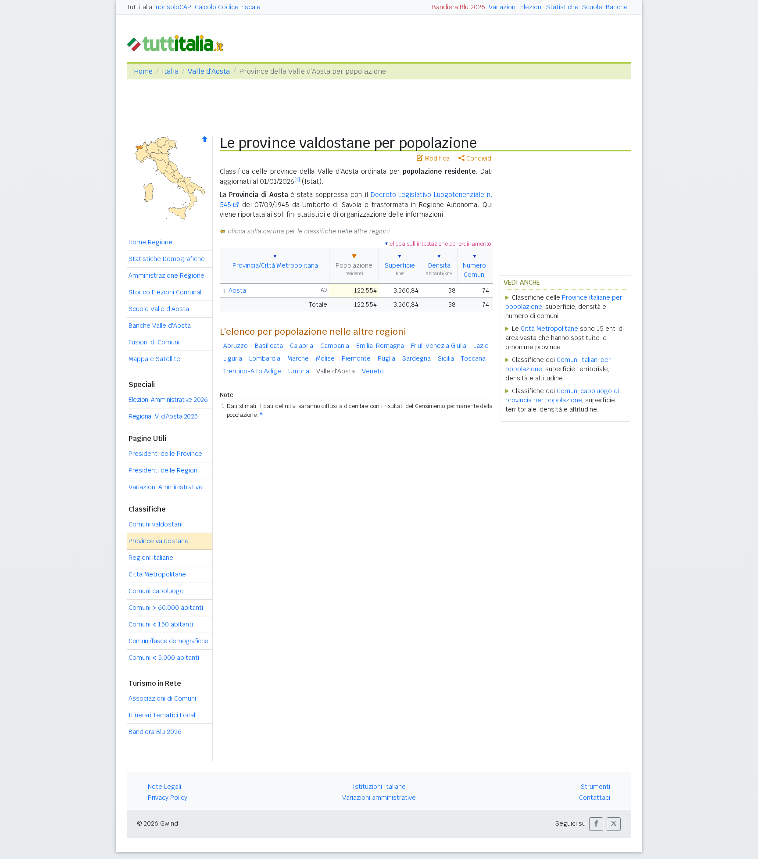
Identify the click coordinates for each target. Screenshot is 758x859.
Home (143, 71)
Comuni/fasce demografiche (168, 641)
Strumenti (595, 787)
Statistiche (562, 7)
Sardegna (416, 358)
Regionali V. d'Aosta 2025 (163, 416)
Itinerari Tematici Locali (163, 715)
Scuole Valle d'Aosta (159, 309)
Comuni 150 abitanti (161, 624)
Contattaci (594, 798)
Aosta (237, 290)
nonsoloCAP (173, 7)
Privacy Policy (167, 798)
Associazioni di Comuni (162, 698)
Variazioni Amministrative (166, 487)
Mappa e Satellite (154, 359)
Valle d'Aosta (209, 71)
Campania (334, 346)
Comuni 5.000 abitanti (164, 658)
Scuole (592, 7)
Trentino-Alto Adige (252, 371)
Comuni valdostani (155, 524)
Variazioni (503, 7)
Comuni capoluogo (156, 591)
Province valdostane (159, 541)
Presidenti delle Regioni (164, 470)
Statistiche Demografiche (167, 259)
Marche (298, 358)
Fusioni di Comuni (154, 342)
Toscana (473, 358)
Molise (325, 358)
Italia (170, 71)
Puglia (386, 358)
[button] (596, 824)
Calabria (301, 346)
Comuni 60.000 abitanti (166, 608)
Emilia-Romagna (380, 346)
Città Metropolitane (157, 574)
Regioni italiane (151, 558)
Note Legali (164, 787)
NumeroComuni (474, 270)
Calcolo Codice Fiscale (228, 7)
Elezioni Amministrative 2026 (168, 400)
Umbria (298, 371)
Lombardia (264, 358)
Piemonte (356, 358)
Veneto (373, 371)
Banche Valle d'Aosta (160, 325)
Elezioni (531, 7)
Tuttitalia (139, 7)
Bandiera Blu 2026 (458, 7)
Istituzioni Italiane (379, 787)
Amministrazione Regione (166, 275)
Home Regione (150, 242)
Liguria (232, 358)
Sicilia (446, 358)
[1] (297, 179)
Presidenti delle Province (165, 454)
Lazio (481, 346)
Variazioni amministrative (379, 798)
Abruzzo (235, 346)
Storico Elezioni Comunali (166, 292)
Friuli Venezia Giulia (438, 346)
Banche (617, 7)
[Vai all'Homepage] (178, 42)
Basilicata (269, 346)
